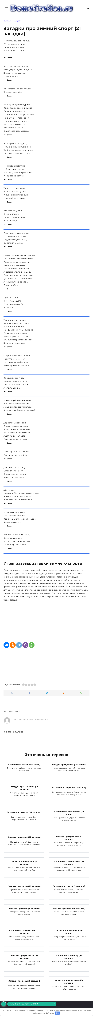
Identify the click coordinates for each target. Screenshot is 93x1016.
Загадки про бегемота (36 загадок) (68, 931)
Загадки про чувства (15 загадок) (69, 764)
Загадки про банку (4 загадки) (69, 908)
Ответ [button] (9, 58)
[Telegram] (19, 645)
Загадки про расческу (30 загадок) (24, 956)
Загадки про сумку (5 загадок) (69, 886)
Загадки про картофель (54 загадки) (68, 981)
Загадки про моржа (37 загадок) (69, 787)
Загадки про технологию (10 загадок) (69, 862)
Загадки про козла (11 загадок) (24, 764)
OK (57, 1013)
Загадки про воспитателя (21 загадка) (24, 931)
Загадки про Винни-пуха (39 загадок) (69, 812)
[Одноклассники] (13, 645)
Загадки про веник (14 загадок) (24, 837)
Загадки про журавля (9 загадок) (24, 862)
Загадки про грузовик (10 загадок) (69, 837)
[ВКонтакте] (6, 645)
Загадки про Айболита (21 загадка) (24, 788)
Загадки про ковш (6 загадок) (24, 981)
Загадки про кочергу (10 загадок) (69, 956)
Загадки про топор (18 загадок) (24, 886)
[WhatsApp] (32, 645)
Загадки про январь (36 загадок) (24, 812)
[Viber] (25, 645)
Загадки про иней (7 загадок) (24, 908)
